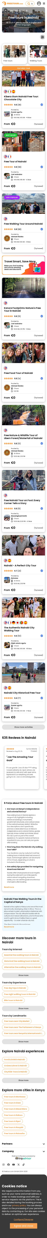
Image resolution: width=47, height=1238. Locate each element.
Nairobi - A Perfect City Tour (20, 565)
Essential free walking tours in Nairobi (21, 955)
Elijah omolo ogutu (18, 643)
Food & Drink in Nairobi (14, 1059)
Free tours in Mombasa (14, 1096)
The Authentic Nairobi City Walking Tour (19, 629)
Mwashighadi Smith (19, 516)
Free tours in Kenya (17, 10)
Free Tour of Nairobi (15, 161)
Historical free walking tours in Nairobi (21, 961)
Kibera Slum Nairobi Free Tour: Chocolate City (21, 98)
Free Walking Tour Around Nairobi (23, 223)
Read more (9, 887)
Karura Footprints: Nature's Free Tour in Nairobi (22, 309)
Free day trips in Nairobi (15, 988)
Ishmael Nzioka (17, 237)
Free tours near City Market (16, 1021)
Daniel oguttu (16, 112)
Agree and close (23, 1226)
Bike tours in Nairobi (13, 1000)
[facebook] (8, 1164)
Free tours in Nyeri (12, 1121)
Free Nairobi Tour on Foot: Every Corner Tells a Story (22, 502)
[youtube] (13, 1164)
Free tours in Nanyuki (13, 1127)
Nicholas (14, 578)
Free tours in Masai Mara (15, 1109)
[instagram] (3, 1164)
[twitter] (18, 1164)
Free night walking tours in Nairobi (19, 994)
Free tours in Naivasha (14, 1133)
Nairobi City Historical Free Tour (22, 692)
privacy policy (19, 1205)
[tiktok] (23, 1164)
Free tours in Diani (12, 1103)
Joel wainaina (16, 174)
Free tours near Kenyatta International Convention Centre (24, 1033)
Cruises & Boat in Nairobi (15, 1065)
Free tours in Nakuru (13, 1115)
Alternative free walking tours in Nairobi (22, 967)
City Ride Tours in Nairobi (15, 1071)
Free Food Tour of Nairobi (18, 373)
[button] (14, 54)
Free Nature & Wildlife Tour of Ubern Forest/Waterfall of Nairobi (23, 437)
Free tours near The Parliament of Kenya (22, 1027)
